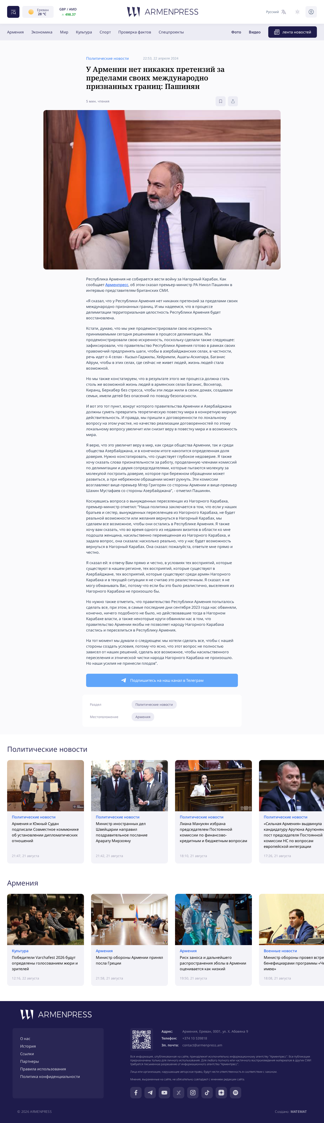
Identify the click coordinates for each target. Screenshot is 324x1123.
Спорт (105, 32)
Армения (15, 32)
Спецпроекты (171, 32)
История (28, 1046)
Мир (64, 32)
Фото (236, 32)
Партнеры (29, 1061)
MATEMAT (299, 1111)
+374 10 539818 (194, 1038)
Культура (84, 32)
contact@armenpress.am (202, 1045)
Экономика (41, 32)
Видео (255, 32)
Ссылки (27, 1053)
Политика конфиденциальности (50, 1076)
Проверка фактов (134, 32)
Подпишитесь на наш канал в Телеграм (167, 680)
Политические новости (154, 704)
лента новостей (296, 32)
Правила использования (43, 1069)
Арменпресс (116, 284)
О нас (25, 1038)
